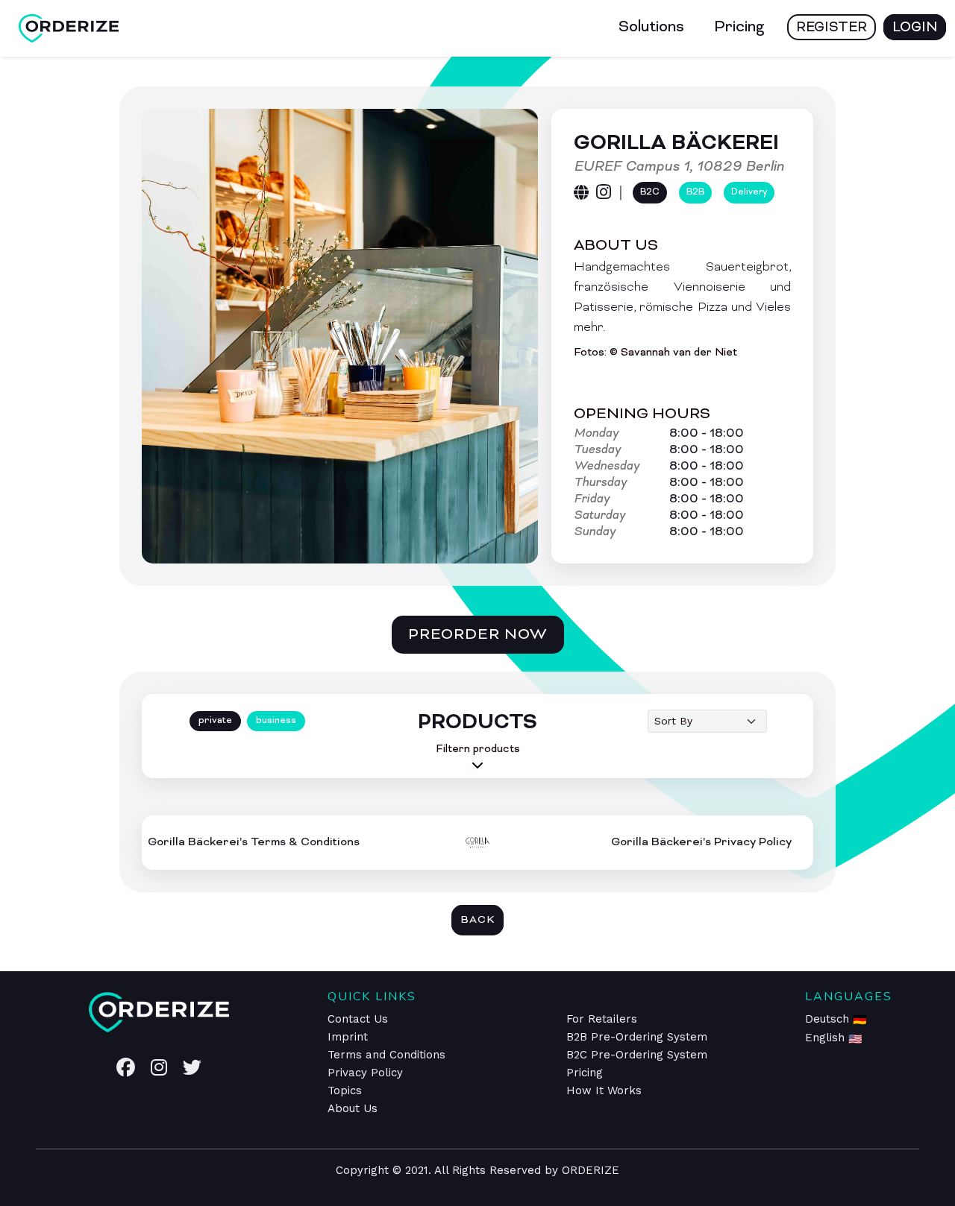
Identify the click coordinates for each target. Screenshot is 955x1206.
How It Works (604, 1090)
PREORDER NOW (478, 635)
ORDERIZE (590, 1170)
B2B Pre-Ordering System (636, 1037)
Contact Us (358, 1019)
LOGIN (914, 28)
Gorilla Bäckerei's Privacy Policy (701, 842)
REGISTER (831, 28)
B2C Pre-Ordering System (636, 1054)
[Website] (581, 192)
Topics (345, 1090)
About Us (353, 1108)
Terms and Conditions (386, 1054)
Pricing (739, 27)
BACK (477, 920)
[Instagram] (603, 193)
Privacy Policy (365, 1072)
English (826, 1037)
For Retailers (601, 1019)
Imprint (348, 1037)
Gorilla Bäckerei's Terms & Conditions (254, 842)
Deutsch (829, 1019)
